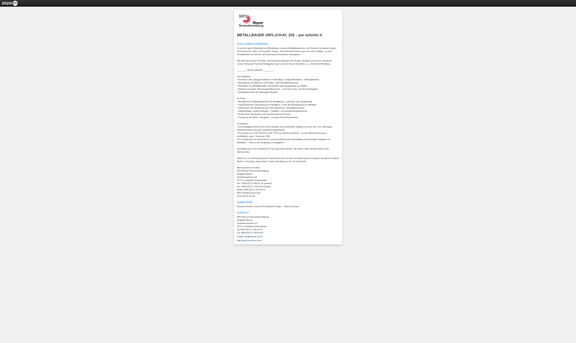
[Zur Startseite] (9, 3)
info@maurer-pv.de (253, 236)
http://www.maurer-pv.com (249, 240)
